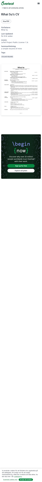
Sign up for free (21, 166)
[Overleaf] (7, 3)
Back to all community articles (13, 8)
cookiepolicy (18, 476)
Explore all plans (21, 171)
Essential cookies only (10, 479)
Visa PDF (6, 21)
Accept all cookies (26, 480)
